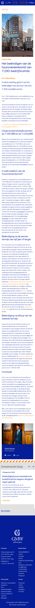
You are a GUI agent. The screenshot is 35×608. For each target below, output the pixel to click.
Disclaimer (4, 585)
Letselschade (22, 569)
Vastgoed (21, 576)
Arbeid (20, 554)
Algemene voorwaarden (8, 583)
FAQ (2, 587)
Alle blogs (5, 9)
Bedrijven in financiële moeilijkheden (25, 566)
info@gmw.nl (5, 561)
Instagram (21, 589)
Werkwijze (4, 598)
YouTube (21, 591)
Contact (22, 3)
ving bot (23, 291)
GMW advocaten (2, 2)
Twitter (20, 585)
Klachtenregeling (6, 591)
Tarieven (3, 596)
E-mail (17, 455)
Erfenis (20, 558)
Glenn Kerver (10, 78)
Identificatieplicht (6, 589)
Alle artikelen (5, 511)
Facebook (21, 583)
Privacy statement (6, 594)
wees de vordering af (25, 356)
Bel (14, 3)
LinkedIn (9, 455)
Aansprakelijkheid (23, 552)
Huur (19, 563)
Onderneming (22, 571)
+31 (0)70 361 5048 (7, 563)
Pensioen (21, 573)
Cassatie (21, 556)
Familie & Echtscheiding (25, 561)
